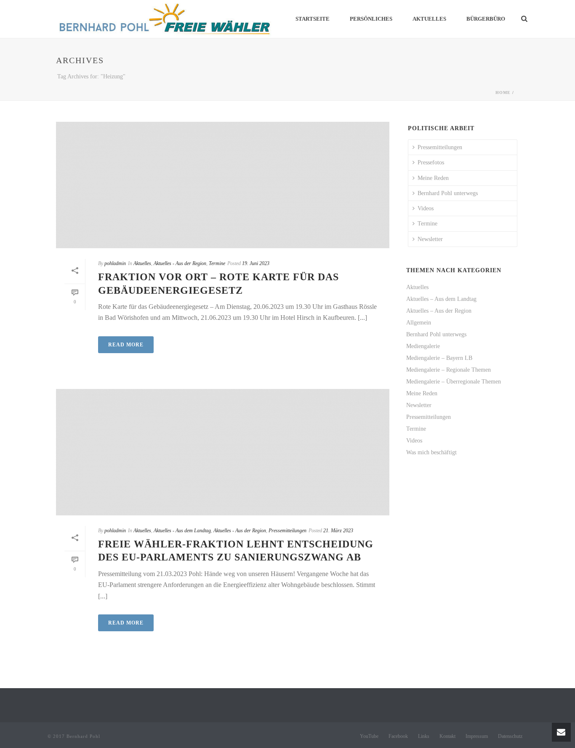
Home (503, 92)
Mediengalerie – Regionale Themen (448, 370)
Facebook (398, 736)
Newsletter (430, 239)
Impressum (477, 736)
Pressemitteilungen (287, 531)
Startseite (312, 19)
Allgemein (418, 322)
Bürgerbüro (485, 19)
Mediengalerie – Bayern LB (439, 358)
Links (423, 736)
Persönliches (371, 19)
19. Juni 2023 (255, 263)
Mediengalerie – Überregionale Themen (453, 381)
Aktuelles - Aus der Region (180, 263)
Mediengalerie (423, 346)
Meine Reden (433, 178)
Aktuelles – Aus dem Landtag (441, 299)
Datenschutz (510, 736)
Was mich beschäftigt (431, 452)
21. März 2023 (338, 531)
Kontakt (447, 736)
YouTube (369, 736)
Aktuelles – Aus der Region (438, 311)
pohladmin (115, 263)
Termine (217, 263)
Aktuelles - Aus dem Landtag (182, 531)
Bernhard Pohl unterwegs (448, 193)
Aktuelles (429, 19)
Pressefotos (431, 162)
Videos (426, 208)
